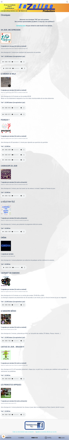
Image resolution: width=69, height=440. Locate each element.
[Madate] (21, 437)
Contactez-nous (20, 26)
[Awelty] (48, 437)
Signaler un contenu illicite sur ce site (46, 432)
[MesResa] (34, 437)
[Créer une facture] (61, 437)
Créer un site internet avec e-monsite (23, 432)
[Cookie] (3, 436)
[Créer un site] (8, 437)
